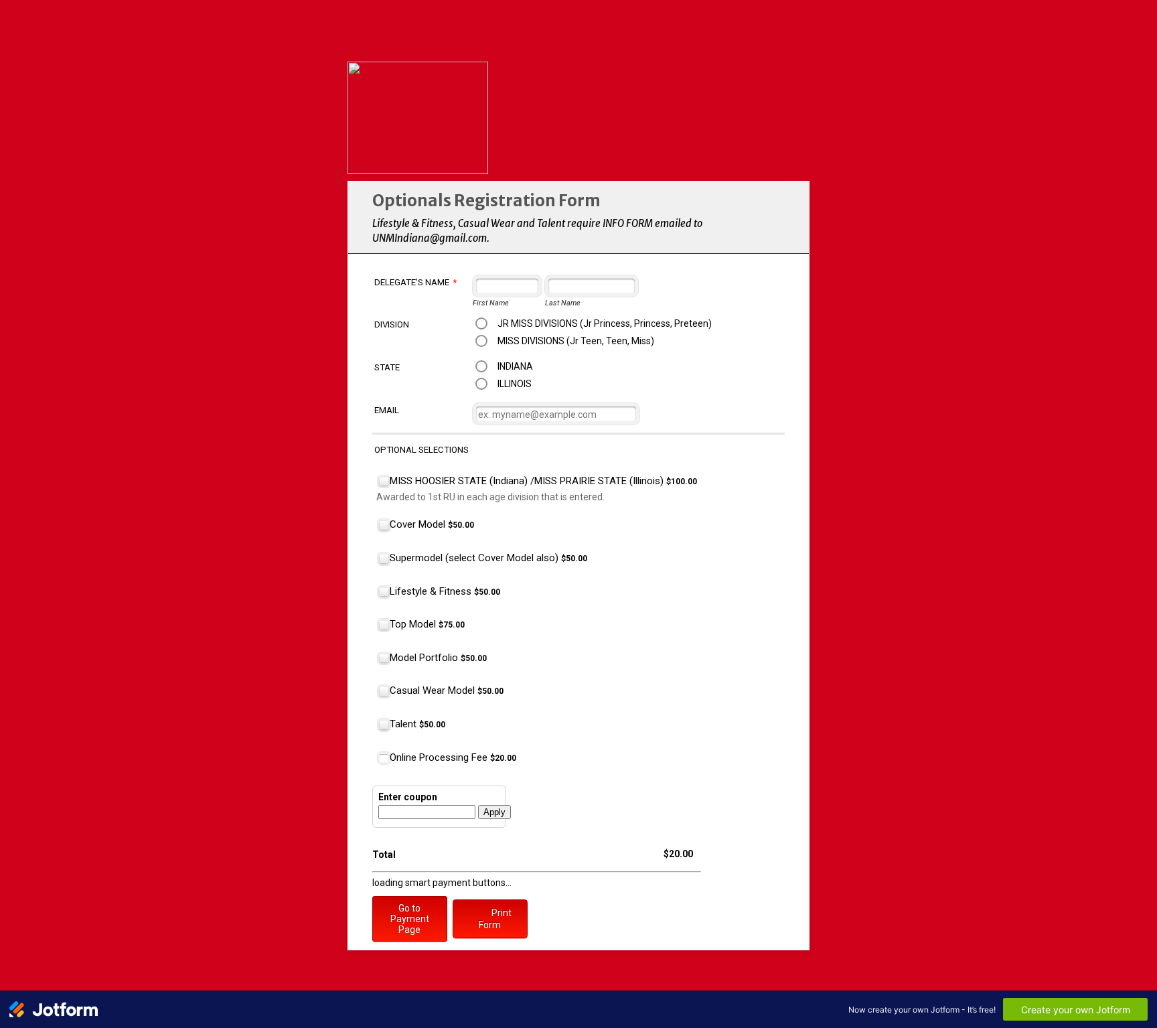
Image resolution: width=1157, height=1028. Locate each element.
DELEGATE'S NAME (415, 282)
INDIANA (515, 366)
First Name (491, 303)
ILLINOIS (514, 383)
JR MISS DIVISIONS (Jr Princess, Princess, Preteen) (604, 323)
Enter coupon (407, 797)
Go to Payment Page (409, 919)
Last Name (563, 303)
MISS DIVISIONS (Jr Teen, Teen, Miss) (575, 341)
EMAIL (386, 410)
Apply (494, 812)
